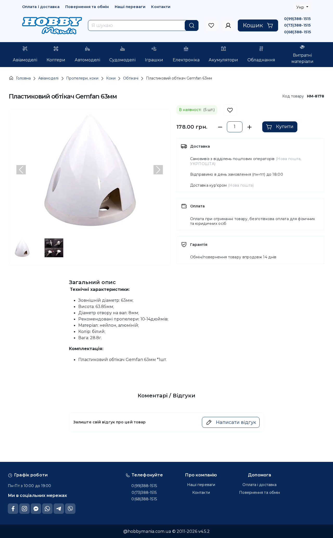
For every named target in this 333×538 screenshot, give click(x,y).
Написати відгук (236, 422)
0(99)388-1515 (297, 18)
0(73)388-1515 (297, 25)
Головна (23, 78)
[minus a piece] (220, 127)
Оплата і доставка (41, 6)
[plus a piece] (249, 127)
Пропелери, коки (82, 78)
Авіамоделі (48, 78)
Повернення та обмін (87, 6)
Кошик (253, 25)
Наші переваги (130, 6)
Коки (111, 78)
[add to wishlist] (230, 110)
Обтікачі (130, 78)
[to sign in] (211, 25)
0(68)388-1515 (297, 32)
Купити (284, 126)
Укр (300, 7)
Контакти (160, 6)
